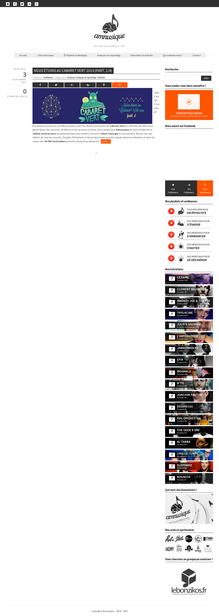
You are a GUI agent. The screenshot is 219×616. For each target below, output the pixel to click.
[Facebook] (15, 5)
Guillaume (48, 77)
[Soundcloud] (29, 5)
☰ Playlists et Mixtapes (75, 55)
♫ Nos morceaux (45, 55)
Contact (197, 55)
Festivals (101, 77)
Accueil (23, 55)
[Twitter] (22, 5)
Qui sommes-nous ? (173, 55)
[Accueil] (8, 5)
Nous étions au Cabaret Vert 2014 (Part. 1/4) (73, 70)
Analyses (71, 77)
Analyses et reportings (109, 55)
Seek (206, 78)
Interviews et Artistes (142, 55)
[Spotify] (36, 5)
